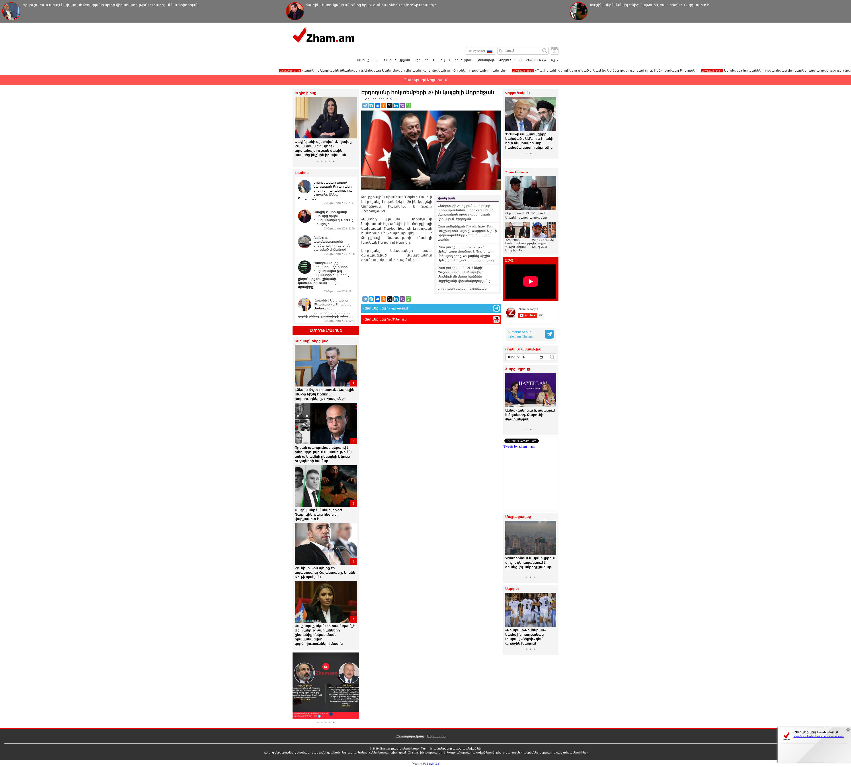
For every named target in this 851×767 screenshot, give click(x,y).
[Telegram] (365, 105)
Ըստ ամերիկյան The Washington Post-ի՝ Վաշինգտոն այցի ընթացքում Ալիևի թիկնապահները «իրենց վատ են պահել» (467, 233)
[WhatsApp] (408, 105)
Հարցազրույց (517, 369)
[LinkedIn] (396, 105)
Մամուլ (439, 60)
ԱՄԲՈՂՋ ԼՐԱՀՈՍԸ (326, 330)
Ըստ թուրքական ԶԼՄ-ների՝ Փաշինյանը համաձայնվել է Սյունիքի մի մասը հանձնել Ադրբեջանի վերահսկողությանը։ (465, 274)
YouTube (393, 319)
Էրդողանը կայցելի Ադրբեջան (462, 288)
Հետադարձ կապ (410, 736)
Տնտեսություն (460, 60)
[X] (389, 105)
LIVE (509, 260)
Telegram (394, 308)
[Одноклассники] (383, 105)
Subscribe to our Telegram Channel (520, 334)
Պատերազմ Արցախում (425, 80)
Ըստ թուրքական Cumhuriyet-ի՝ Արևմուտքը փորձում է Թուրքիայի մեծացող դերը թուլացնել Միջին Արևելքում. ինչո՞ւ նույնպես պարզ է (467, 254)
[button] (298, 127)
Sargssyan (433, 763)
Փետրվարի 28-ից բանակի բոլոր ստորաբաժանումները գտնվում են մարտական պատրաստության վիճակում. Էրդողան (467, 212)
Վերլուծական (510, 60)
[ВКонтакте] (377, 105)
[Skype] (371, 105)
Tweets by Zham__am (519, 446)
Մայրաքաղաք (518, 516)
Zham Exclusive (536, 60)
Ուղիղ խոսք (305, 93)
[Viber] (402, 105)
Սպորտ (512, 588)
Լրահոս (302, 173)
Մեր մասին (436, 736)
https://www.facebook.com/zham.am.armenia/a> (819, 736)
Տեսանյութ (485, 60)
